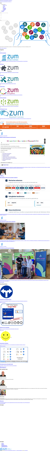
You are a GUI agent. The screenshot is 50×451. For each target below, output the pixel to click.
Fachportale (4, 8)
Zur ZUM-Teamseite (2, 403)
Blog (3, 7)
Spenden (3, 11)
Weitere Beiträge (2, 282)
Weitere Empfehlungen (3, 367)
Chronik (4, 6)
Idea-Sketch (26, 450)
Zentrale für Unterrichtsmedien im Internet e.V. (6, 1)
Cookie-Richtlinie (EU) (4, 446)
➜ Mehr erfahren (29, 124)
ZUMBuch (4, 9)
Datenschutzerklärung (4, 445)
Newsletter (3, 10)
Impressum (3, 444)
